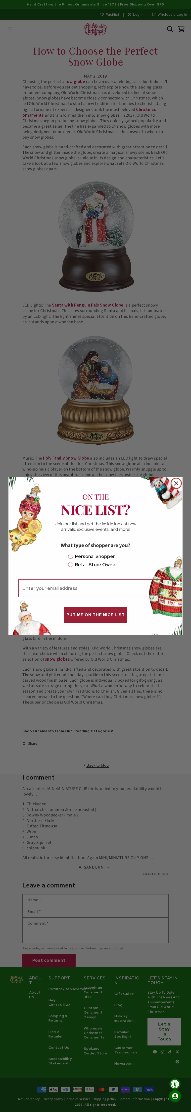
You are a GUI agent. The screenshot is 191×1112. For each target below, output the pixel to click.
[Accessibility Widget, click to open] (175, 1084)
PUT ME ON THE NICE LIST (95, 615)
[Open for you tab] (175, 1096)
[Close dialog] (176, 483)
